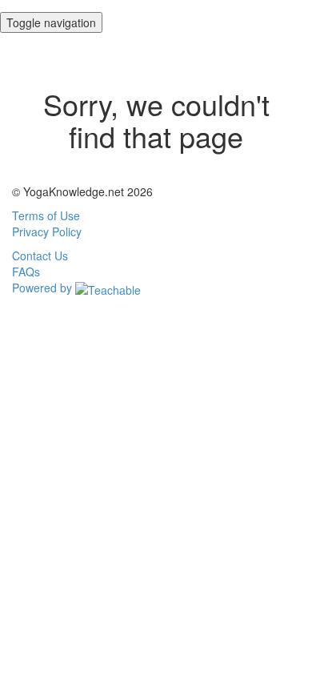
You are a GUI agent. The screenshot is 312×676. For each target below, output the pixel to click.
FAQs (26, 272)
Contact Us (40, 255)
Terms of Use (46, 215)
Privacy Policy (47, 231)
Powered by (43, 288)
